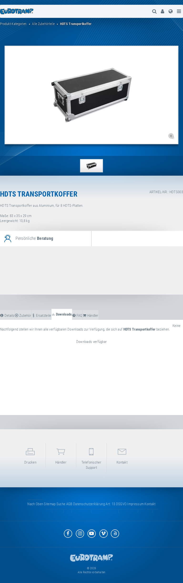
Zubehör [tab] (25, 315)
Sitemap (50, 504)
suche (61, 504)
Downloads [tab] (63, 314)
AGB (69, 504)
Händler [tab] (92, 315)
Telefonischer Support (91, 464)
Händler (60, 462)
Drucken (30, 462)
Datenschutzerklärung (89, 504)
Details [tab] (9, 315)
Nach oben (35, 504)
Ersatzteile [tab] (43, 315)
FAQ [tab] (79, 315)
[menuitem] (162, 11)
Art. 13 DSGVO (116, 504)
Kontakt (122, 462)
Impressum (135, 504)
